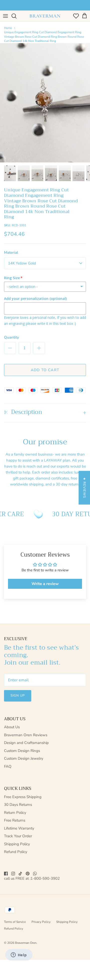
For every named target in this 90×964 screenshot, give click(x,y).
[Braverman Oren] (45, 16)
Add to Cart (45, 369)
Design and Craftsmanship (26, 742)
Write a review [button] (45, 584)
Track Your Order (18, 836)
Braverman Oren (25, 943)
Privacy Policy (41, 922)
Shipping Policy (17, 844)
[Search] (16, 15)
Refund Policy (15, 851)
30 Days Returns (18, 804)
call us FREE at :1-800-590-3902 (32, 878)
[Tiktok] (20, 873)
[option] (45, 102)
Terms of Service (15, 922)
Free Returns (14, 820)
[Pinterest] (28, 873)
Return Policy (15, 812)
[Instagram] (13, 873)
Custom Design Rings (22, 750)
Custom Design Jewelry (23, 758)
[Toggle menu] (5, 15)
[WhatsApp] (35, 873)
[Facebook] (6, 873)
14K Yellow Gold (22, 263)
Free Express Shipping (23, 796)
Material (11, 252)
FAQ (8, 766)
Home (8, 28)
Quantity (11, 337)
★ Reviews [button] (84, 487)
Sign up (17, 695)
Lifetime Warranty (19, 828)
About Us (12, 726)
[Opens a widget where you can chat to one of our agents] (18, 955)
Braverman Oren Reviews (25, 734)
